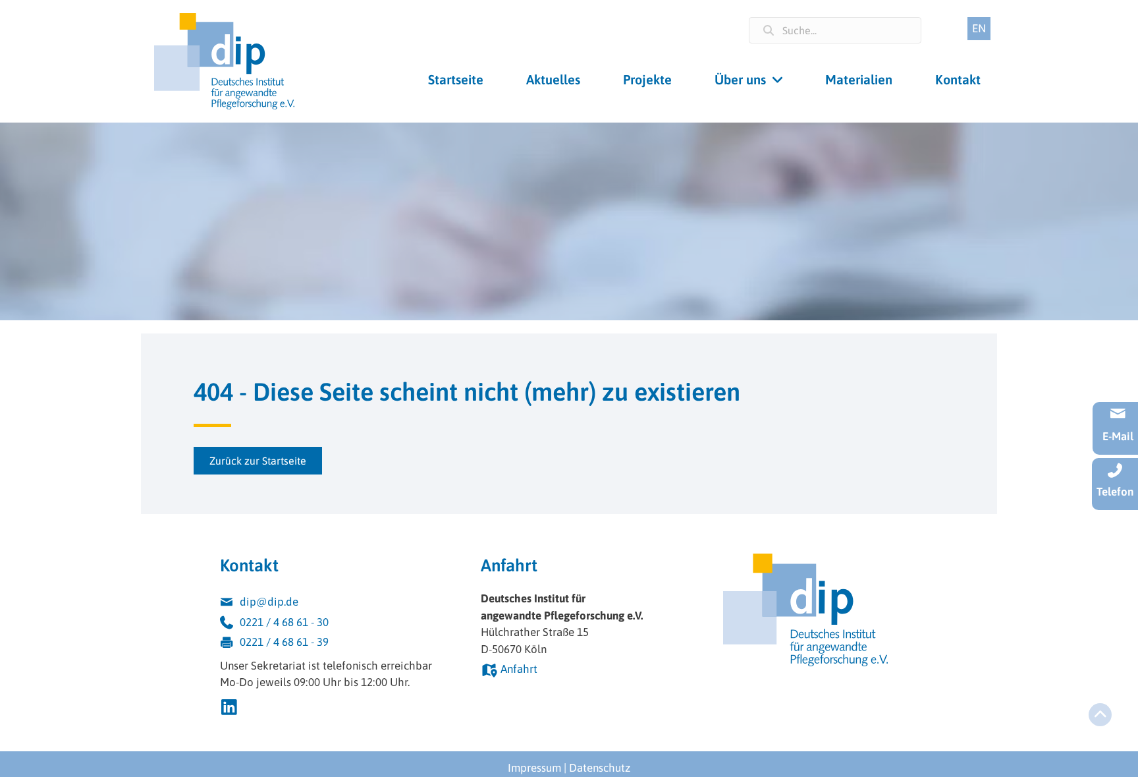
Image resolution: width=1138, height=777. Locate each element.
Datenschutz (599, 767)
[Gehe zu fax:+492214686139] (337, 644)
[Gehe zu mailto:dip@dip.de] (337, 604)
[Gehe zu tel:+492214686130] (337, 624)
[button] (258, 461)
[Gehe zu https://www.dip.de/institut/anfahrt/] (576, 671)
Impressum (534, 767)
